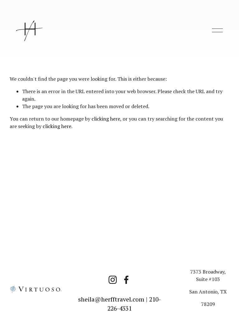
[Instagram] (112, 279)
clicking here (105, 118)
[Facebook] (126, 279)
